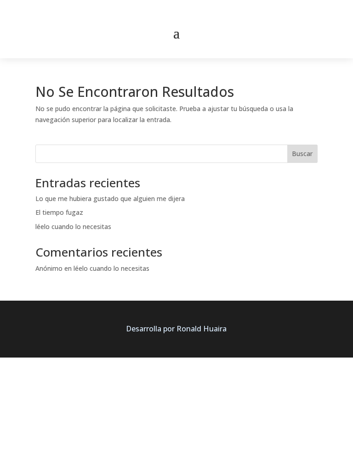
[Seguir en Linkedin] (186, 12)
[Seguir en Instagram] (205, 12)
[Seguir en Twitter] (166, 12)
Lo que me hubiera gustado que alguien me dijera (110, 198)
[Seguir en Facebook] (147, 12)
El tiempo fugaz (59, 212)
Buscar (302, 153)
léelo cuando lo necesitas (73, 226)
